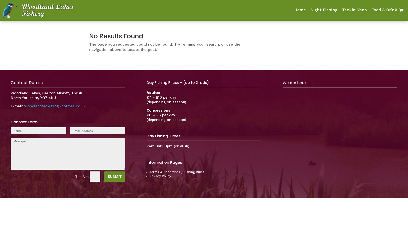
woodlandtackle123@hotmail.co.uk (54, 106)
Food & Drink (384, 10)
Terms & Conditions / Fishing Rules (177, 172)
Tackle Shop (354, 10)
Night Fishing (323, 10)
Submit (115, 176)
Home (300, 10)
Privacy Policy (160, 176)
